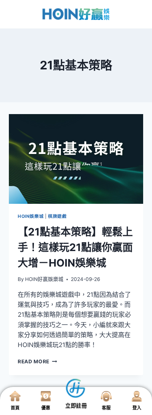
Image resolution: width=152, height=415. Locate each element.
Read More (37, 361)
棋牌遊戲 (57, 216)
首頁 (15, 408)
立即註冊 (76, 405)
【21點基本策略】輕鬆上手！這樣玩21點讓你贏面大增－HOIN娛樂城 (75, 247)
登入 (136, 408)
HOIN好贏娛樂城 (44, 279)
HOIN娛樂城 (31, 216)
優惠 (45, 408)
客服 (106, 408)
